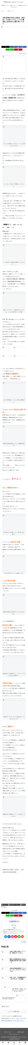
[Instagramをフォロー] (12, 936)
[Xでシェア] (5, 47)
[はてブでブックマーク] (22, 913)
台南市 (4, 906)
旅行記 (23, 904)
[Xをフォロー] (5, 936)
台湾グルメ (5, 904)
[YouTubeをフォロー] (15, 936)
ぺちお (14, 927)
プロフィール (7, 1032)
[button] (25, 525)
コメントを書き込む (14, 1011)
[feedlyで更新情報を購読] (19, 936)
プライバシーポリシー (14, 1034)
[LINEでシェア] (10, 50)
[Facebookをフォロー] (9, 936)
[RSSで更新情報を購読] (22, 936)
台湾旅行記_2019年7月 (15, 904)
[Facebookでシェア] (14, 913)
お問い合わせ (20, 1032)
